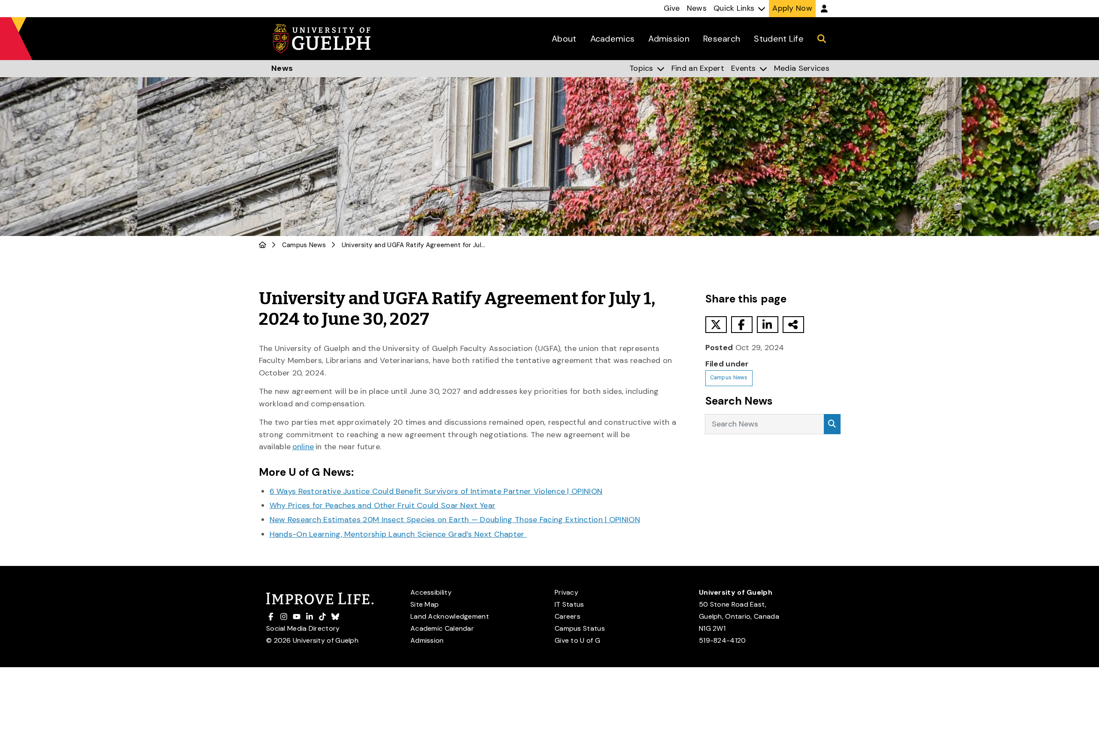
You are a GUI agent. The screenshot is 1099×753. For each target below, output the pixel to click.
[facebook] (742, 324)
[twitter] (716, 324)
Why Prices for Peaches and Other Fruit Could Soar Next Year (383, 505)
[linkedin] (767, 324)
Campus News (304, 245)
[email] (793, 324)
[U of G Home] (262, 245)
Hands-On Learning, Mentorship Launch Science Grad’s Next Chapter (398, 534)
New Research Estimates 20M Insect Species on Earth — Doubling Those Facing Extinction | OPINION (455, 519)
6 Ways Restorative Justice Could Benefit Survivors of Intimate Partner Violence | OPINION (436, 491)
